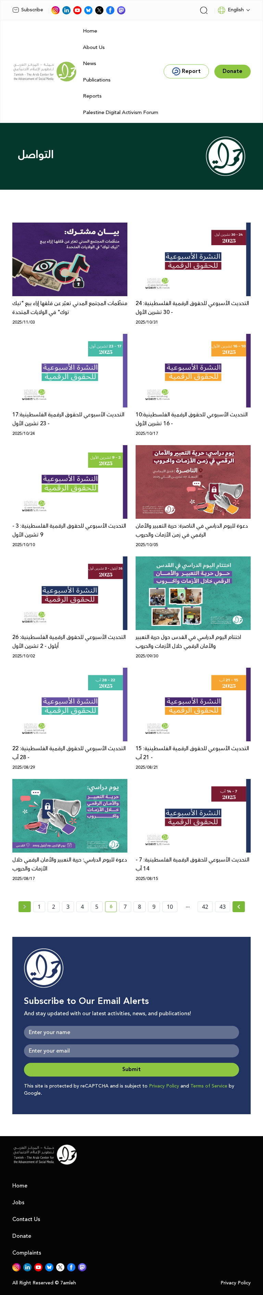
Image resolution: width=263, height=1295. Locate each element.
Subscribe (32, 10)
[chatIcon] (121, 10)
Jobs (18, 1202)
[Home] (44, 71)
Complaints (26, 1253)
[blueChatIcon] (88, 10)
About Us (94, 47)
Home (90, 31)
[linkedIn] (66, 10)
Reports (92, 96)
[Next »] (239, 906)
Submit (131, 1069)
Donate (21, 1236)
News (89, 63)
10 (170, 906)
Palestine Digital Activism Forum (120, 112)
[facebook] (110, 10)
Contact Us (26, 1219)
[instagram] (55, 10)
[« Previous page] (24, 906)
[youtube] (77, 10)
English (236, 10)
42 (205, 906)
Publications (97, 80)
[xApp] (99, 10)
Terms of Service (208, 1086)
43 (223, 906)
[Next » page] (239, 906)
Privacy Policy (164, 1086)
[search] (204, 10)
